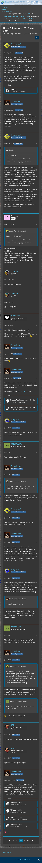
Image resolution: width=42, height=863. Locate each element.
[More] (36, 53)
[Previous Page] (10, 840)
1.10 (28, 18)
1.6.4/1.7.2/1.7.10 (9, 18)
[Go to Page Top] (38, 860)
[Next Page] (32, 840)
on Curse (24, 391)
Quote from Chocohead (17, 599)
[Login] (34, 2)
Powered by (21, 860)
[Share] (37, 37)
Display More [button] (21, 163)
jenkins (29, 14)
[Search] (28, 3)
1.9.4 (23, 18)
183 (20, 840)
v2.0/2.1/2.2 (7, 16)
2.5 (17, 16)
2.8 (28, 16)
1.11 (32, 18)
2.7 (24, 16)
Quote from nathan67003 (18, 701)
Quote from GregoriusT (17, 231)
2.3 (13, 16)
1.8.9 (18, 18)
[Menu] (39, 3)
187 (28, 840)
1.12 (36, 18)
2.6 (21, 16)
